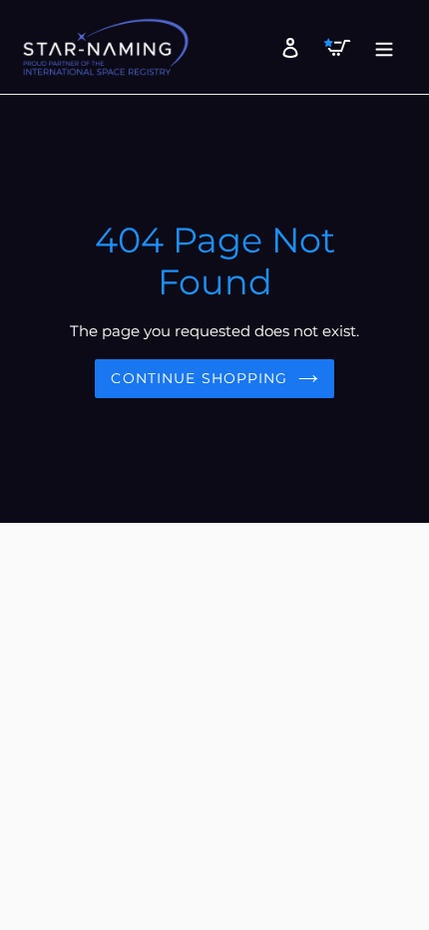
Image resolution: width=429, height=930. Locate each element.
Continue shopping (199, 378)
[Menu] (378, 47)
